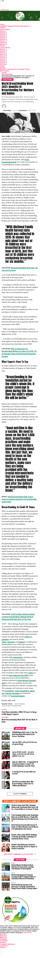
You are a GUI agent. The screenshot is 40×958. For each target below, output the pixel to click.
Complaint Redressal (7, 944)
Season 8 (3, 43)
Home (2, 24)
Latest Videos (5, 29)
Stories (2, 68)
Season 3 (3, 34)
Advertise (3, 936)
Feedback (3, 939)
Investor (3, 942)
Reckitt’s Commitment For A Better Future (15, 69)
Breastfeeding (7, 74)
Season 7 (3, 41)
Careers (3, 947)
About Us (3, 938)
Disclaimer (4, 941)
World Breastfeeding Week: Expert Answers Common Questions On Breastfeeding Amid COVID (19, 499)
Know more (27, 933)
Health (2, 66)
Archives (3, 934)
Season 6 (3, 39)
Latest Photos (5, 48)
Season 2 (3, 33)
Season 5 (3, 38)
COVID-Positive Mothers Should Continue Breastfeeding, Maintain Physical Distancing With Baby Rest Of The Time (18, 616)
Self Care (3, 64)
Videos (2, 28)
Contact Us (4, 946)
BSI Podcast (4, 71)
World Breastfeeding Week (15, 160)
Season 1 (3, 31)
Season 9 (3, 44)
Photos (2, 46)
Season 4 (3, 36)
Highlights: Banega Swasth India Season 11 (15, 26)
